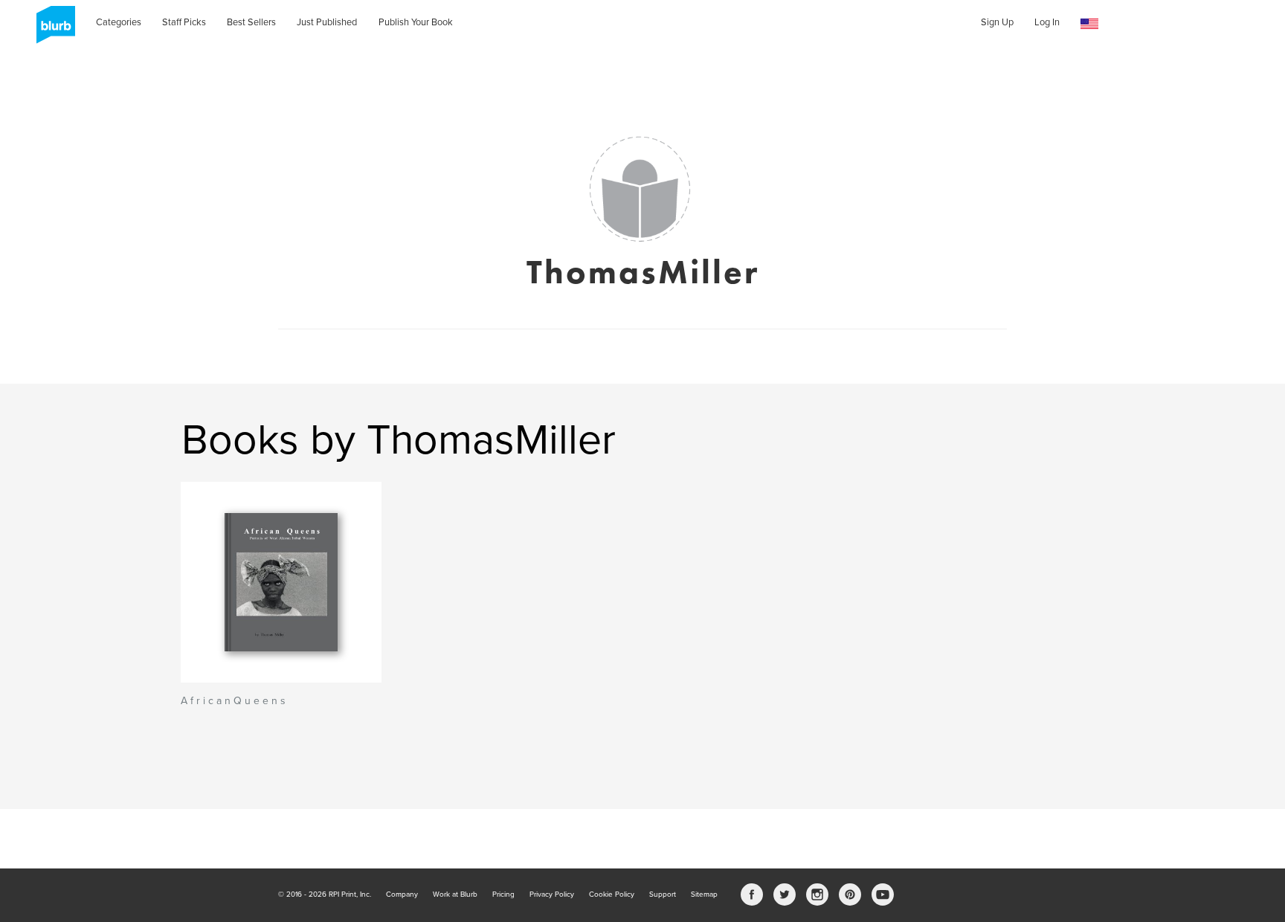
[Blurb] (51, 29)
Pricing (503, 894)
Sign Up (997, 22)
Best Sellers (251, 22)
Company (402, 894)
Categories (118, 22)
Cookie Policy (611, 894)
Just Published (327, 22)
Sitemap (704, 894)
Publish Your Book (416, 22)
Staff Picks (184, 22)
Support (662, 894)
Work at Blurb (455, 894)
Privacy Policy (551, 894)
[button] (1089, 24)
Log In (1047, 22)
